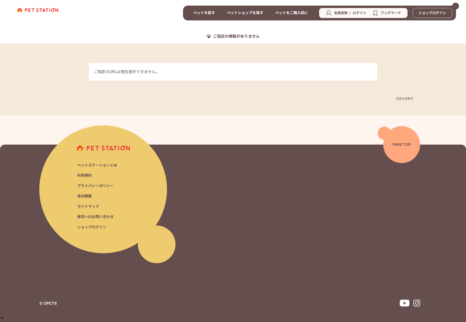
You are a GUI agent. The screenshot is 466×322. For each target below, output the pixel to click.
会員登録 (341, 13)
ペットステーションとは (97, 165)
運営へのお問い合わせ (95, 217)
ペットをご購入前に (291, 13)
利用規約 (84, 176)
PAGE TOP (402, 144)
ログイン (359, 13)
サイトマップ (88, 206)
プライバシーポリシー (95, 186)
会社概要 (84, 196)
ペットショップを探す (245, 13)
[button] (2, 318)
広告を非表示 (404, 98)
